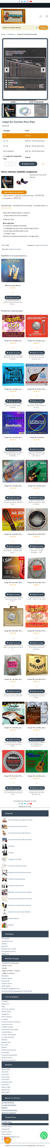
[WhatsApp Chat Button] (44, 1135)
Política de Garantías (9, 1050)
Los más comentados (9, 1034)
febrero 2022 (6, 1087)
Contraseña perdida (9, 951)
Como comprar (7, 1017)
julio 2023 (5, 1072)
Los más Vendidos (8, 1037)
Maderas (5, 1040)
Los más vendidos (8, 1102)
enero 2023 (5, 1079)
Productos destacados (9, 1055)
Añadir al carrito (29, 164)
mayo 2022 (5, 1084)
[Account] (40, 16)
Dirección (5, 946)
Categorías (9, 813)
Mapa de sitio (6, 1042)
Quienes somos (7, 1057)
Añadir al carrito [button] (14, 298)
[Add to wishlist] (43, 164)
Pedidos (4, 944)
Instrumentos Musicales (10, 1029)
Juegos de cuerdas (41, 245)
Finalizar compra (7, 1027)
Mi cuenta (5, 1045)
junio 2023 (5, 1074)
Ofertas (4, 1047)
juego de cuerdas (15, 249)
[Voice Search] (37, 28)
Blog (3, 1006)
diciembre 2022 (7, 1082)
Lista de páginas (12, 997)
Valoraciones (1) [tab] (41, 206)
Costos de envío (7, 941)
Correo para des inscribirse (11, 1022)
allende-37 (5, 1004)
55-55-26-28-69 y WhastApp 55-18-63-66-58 (17, 991)
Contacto (5, 1019)
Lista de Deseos (7, 1032)
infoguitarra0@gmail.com (11, 988)
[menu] (47, 16)
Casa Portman (6, 1011)
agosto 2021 (6, 1090)
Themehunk (40, 1145)
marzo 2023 (6, 1077)
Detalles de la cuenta (9, 949)
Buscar (43, 27)
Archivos (8, 1065)
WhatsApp (5, 976)
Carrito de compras (8, 1009)
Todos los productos (9, 1060)
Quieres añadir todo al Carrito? (14, 192)
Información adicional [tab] (22, 206)
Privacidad (5, 938)
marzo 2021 (6, 1092)
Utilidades (9, 934)
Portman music (7, 1122)
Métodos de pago (12, 958)
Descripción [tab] (6, 206)
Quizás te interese (12, 1098)
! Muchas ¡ (5, 1001)
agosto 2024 (6, 1069)
